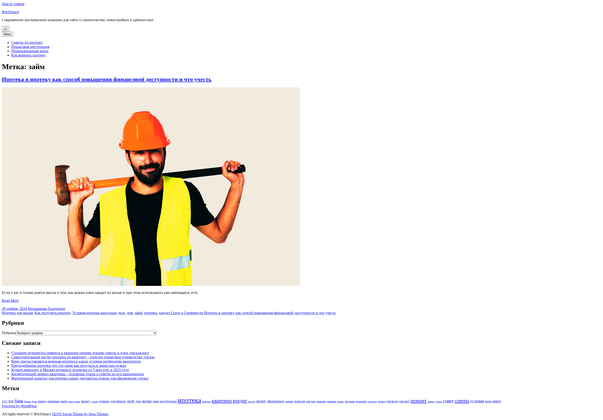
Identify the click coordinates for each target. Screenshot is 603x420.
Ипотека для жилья (17, 313)
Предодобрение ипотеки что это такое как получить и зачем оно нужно (68, 366)
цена (488, 401)
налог (261, 401)
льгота (251, 401)
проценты (361, 401)
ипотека (150, 313)
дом (130, 313)
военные (53, 401)
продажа (350, 401)
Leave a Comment (253, 313)
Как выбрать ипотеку (28, 55)
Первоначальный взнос (30, 51)
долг (121, 313)
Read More (10, 301)
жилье (147, 401)
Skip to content (13, 4)
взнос (42, 401)
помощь (321, 401)
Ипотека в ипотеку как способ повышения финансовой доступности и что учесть (107, 79)
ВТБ (11, 401)
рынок (431, 401)
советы (462, 401)
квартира (222, 401)
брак (34, 401)
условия (477, 401)
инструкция (168, 401)
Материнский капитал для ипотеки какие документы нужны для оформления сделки (79, 378)
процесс (372, 401)
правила (331, 401)
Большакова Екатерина (46, 309)
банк (19, 400)
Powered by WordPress (19, 406)
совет (448, 400)
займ (138, 313)
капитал (206, 401)
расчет (404, 401)
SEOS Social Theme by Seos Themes (80, 414)
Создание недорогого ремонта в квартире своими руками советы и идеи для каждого (80, 353)
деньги (104, 401)
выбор (64, 401)
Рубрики (9, 333)
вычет (85, 401)
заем (156, 401)
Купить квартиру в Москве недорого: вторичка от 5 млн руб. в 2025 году (70, 370)
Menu (7, 34)
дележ (94, 401)
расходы (392, 401)
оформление (275, 401)
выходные (74, 401)
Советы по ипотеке (26, 42)
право (340, 401)
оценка (289, 401)
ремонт (419, 401)
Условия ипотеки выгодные (94, 313)
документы (118, 401)
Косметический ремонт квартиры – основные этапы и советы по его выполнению (77, 374)
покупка (311, 401)
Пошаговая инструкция (30, 47)
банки (27, 401)
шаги (497, 401)
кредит (164, 313)
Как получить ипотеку (52, 313)
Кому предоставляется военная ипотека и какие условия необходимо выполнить (76, 361)
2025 (5, 401)
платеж (299, 401)
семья (439, 401)
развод (382, 401)
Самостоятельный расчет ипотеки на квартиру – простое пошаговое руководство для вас (83, 357)
